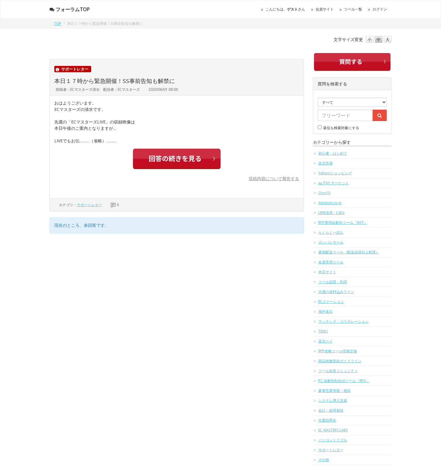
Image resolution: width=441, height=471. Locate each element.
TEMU (323, 331)
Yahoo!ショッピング (335, 173)
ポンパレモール (331, 242)
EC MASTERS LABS (333, 430)
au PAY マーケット (333, 182)
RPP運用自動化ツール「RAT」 (342, 222)
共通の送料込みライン (336, 291)
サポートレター (89, 204)
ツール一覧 (353, 9)
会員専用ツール (331, 262)
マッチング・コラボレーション (343, 321)
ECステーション (331, 301)
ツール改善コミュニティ (338, 370)
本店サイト (327, 271)
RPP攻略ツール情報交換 (337, 351)
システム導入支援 (332, 400)
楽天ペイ (325, 341)
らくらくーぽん (331, 232)
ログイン (380, 9)
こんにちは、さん (285, 9)
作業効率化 (327, 420)
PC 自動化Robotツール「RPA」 (344, 380)
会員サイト (325, 9)
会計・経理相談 (331, 410)
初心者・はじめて (332, 153)
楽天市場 (325, 163)
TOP (57, 23)
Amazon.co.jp (330, 202)
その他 (323, 459)
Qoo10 (324, 192)
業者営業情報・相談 (334, 390)
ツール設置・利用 (332, 281)
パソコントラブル (332, 440)
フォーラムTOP (73, 9)
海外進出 (325, 311)
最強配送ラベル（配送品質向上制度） (349, 252)
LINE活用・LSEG (331, 212)
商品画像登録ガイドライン (340, 360)
